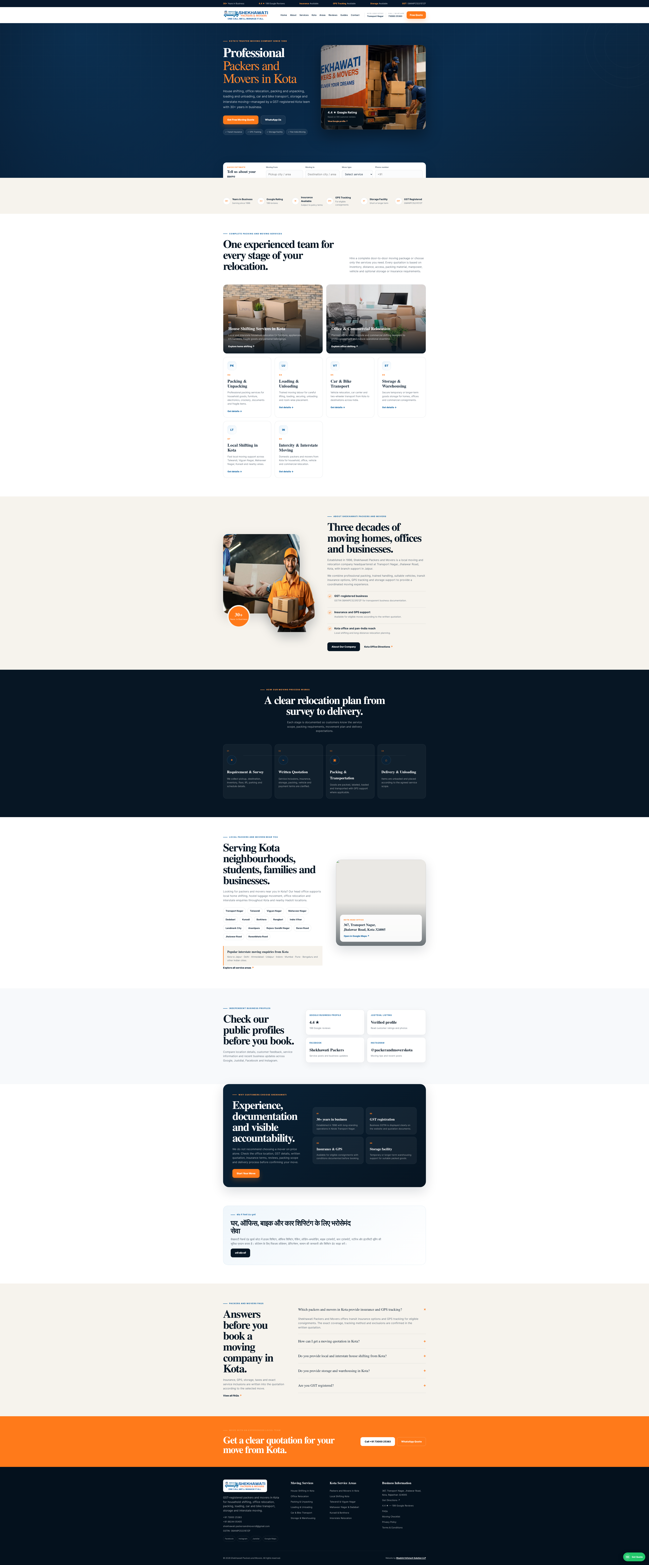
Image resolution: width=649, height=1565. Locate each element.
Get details (234, 411)
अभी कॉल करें (240, 1252)
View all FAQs (232, 1395)
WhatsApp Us (273, 119)
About (293, 15)
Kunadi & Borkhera (339, 1512)
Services (304, 15)
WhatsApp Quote (411, 1441)
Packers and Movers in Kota (344, 1490)
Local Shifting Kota (339, 1496)
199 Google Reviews (272, 3)
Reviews (333, 15)
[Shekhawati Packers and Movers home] (246, 15)
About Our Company (344, 646)
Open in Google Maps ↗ (356, 936)
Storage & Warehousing (303, 1518)
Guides (344, 15)
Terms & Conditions (392, 1527)
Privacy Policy (389, 1522)
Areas (322, 15)
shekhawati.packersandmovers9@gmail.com (246, 1526)
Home (284, 15)
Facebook (229, 1538)
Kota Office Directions (378, 646)
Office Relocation (300, 1496)
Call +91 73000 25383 (378, 1441)
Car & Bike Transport (301, 1512)
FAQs (385, 1511)
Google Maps (270, 1538)
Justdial (256, 1538)
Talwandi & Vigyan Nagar (343, 1501)
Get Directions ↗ (391, 1500)
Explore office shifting (344, 346)
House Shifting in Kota (302, 1490)
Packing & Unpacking (302, 1501)
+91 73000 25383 (232, 1517)
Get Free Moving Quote (240, 119)
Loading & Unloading (301, 1507)
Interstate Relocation (341, 1518)
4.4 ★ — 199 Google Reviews (398, 1505)
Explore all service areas (238, 967)
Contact (355, 15)
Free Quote (416, 15)
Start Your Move (246, 1173)
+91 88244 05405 (232, 1521)
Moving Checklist (391, 1516)
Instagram (243, 1538)
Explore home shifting (241, 346)
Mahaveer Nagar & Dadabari (344, 1507)
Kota (314, 15)
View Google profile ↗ (338, 121)
